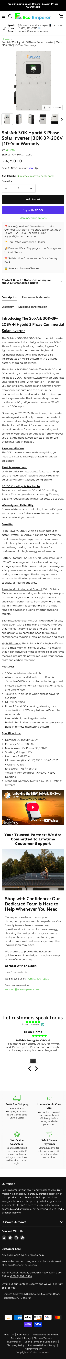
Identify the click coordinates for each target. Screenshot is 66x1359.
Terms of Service (43, 1338)
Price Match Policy (20, 1338)
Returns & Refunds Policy (42, 1345)
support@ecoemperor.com (33, 31)
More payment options (33, 218)
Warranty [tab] (8, 306)
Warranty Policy (33, 1348)
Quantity (7, 181)
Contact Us (25, 1283)
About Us (9, 1334)
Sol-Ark (10, 149)
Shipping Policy (15, 1345)
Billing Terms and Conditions (41, 1341)
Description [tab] (9, 297)
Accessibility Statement (46, 1334)
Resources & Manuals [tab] (36, 297)
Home (5, 39)
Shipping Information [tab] (32, 306)
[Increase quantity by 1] (31, 188)
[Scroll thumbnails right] (61, 119)
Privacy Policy (13, 1341)
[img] (33, 1021)
